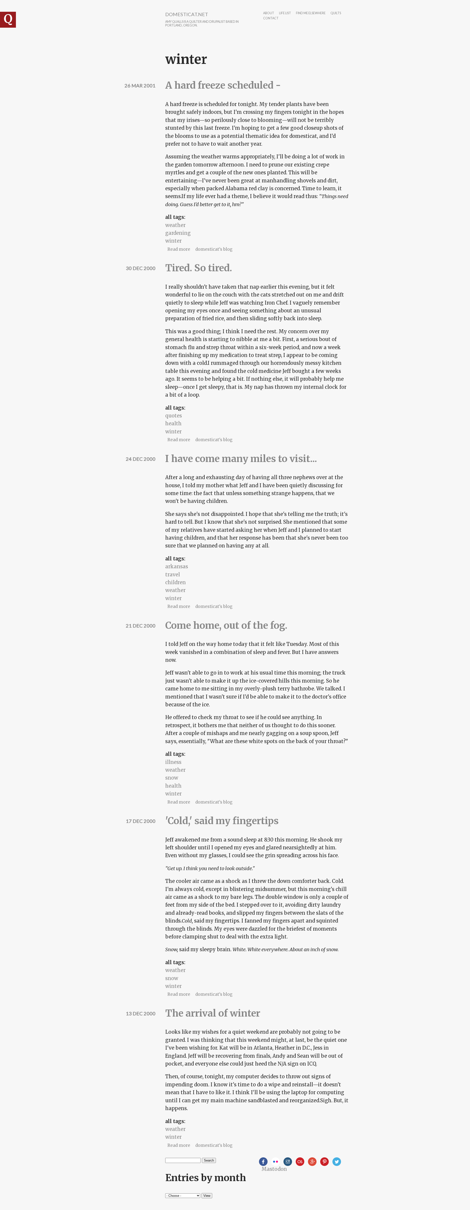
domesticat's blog (214, 249)
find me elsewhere (311, 13)
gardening (178, 233)
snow (171, 778)
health (173, 423)
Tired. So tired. (198, 268)
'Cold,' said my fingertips (222, 821)
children (175, 582)
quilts (335, 13)
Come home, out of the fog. (226, 625)
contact (271, 18)
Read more (178, 249)
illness (173, 762)
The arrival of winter (212, 1013)
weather (175, 225)
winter (173, 241)
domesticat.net (186, 14)
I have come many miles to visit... (241, 458)
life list (285, 13)
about (268, 13)
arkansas (176, 566)
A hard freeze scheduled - (223, 85)
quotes (173, 416)
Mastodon (274, 1169)
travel (172, 574)
